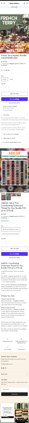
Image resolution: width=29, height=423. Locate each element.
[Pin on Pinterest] (8, 70)
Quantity (3, 84)
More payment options (14, 102)
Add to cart (14, 94)
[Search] (5, 3)
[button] (14, 64)
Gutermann (6, 221)
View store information (8, 110)
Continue (7, 417)
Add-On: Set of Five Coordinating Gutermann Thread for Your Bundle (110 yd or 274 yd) (13, 206)
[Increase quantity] (8, 87)
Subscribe (14, 394)
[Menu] (1, 3)
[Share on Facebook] (6, 70)
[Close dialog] (27, 404)
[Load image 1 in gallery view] (14, 33)
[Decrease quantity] (2, 87)
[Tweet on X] (4, 70)
